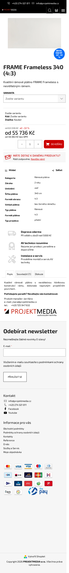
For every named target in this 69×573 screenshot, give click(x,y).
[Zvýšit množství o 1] (38, 144)
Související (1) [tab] (24, 274)
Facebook (13, 408)
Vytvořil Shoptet (36, 556)
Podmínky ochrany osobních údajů (21, 432)
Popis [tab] (10, 274)
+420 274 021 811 (21, 3)
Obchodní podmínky (13, 428)
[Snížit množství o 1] (22, 144)
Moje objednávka (12, 452)
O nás (6, 444)
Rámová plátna (41, 177)
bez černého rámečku (44, 204)
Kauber (18, 119)
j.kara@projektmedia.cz (24, 301)
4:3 (36, 198)
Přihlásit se (15, 376)
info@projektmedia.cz (47, 3)
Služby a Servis (11, 448)
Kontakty (8, 436)
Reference (9, 440)
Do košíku (56, 144)
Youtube (12, 412)
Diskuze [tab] (39, 274)
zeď (36, 188)
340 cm (38, 193)
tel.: (7, 305)
